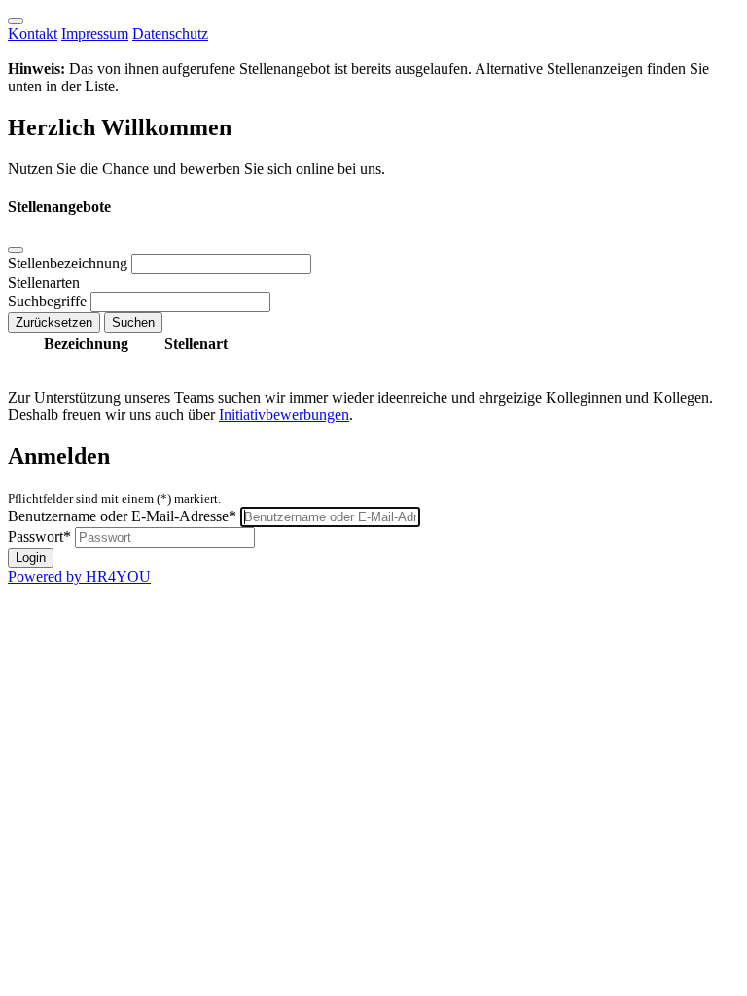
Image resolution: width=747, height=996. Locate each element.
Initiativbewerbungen (284, 415)
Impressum (94, 33)
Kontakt (32, 33)
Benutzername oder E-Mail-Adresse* (122, 516)
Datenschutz (170, 33)
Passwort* (39, 536)
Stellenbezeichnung (69, 263)
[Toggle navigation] (15, 21)
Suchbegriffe (49, 301)
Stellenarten (44, 282)
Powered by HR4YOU (79, 576)
